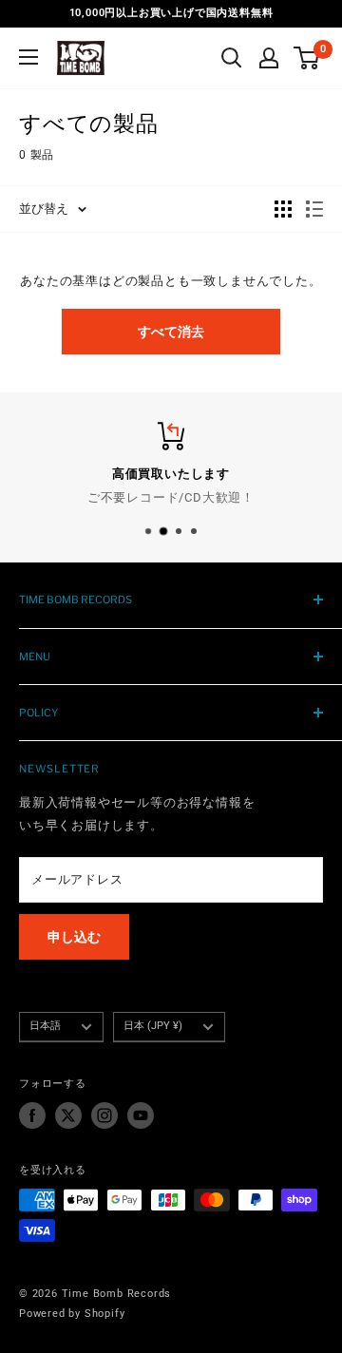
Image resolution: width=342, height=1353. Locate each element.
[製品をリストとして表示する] (314, 209)
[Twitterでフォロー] (68, 1115)
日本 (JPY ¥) (153, 1026)
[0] (307, 58)
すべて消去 (171, 331)
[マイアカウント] (268, 58)
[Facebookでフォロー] (32, 1115)
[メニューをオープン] (28, 57)
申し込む (74, 936)
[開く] (231, 58)
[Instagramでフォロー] (104, 1115)
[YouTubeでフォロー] (140, 1115)
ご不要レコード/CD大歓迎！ (171, 496)
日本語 (45, 1026)
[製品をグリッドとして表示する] (283, 209)
